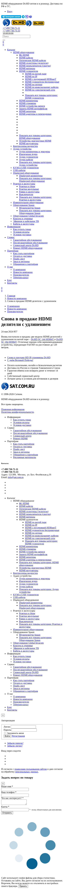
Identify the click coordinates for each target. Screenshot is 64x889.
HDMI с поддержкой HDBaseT (40, 79)
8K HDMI (24, 55)
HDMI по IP (31, 76)
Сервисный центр (22, 436)
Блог (9, 280)
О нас (10, 267)
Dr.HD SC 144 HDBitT (42, 339)
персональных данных (26, 771)
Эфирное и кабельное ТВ (26, 221)
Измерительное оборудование (28, 202)
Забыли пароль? (15, 743)
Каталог (11, 49)
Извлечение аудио (28, 154)
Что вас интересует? (12, 798)
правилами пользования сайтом (30, 769)
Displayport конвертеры (31, 175)
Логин (7, 726)
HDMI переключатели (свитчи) (35, 65)
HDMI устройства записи (32, 106)
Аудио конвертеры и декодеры (34, 151)
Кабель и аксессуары (23, 224)
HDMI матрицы (27, 68)
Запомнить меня (15, 733)
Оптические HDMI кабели (32, 60)
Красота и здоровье (23, 218)
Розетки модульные (29, 189)
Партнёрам (12, 250)
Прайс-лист (19, 259)
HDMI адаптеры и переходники (35, 114)
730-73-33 (11, 30)
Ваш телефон (8, 792)
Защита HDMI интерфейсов (33, 108)
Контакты (12, 283)
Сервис (11, 237)
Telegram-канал (20, 277)
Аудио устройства (22, 149)
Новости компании (23, 272)
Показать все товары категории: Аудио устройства (35, 163)
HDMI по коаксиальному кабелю (41, 87)
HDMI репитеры (27, 111)
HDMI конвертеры (28, 100)
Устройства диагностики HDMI (35, 141)
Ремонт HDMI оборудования (27, 248)
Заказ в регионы (21, 261)
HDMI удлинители (28, 71)
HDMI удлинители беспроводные (42, 82)
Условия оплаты (21, 232)
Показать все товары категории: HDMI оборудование (35, 136)
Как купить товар (22, 229)
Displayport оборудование (26, 173)
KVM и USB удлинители (26, 167)
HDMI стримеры (27, 103)
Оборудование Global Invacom (28, 216)
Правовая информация (12, 409)
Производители (21, 275)
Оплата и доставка (22, 256)
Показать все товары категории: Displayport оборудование (35, 179)
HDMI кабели (26, 57)
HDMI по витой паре (35, 74)
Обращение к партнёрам (25, 264)
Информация (13, 226)
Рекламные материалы (24, 457)
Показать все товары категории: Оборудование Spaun (35, 211)
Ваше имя (7, 786)
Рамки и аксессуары (29, 191)
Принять (23, 886)
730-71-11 (11, 28)
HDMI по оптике (33, 84)
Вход (9, 11)
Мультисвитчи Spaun (29, 208)
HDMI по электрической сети (40, 90)
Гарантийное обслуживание (27, 240)
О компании (19, 269)
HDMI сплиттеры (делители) (33, 63)
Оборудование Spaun (23, 205)
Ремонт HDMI (20, 438)
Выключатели (26, 194)
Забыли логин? (14, 746)
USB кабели (19, 170)
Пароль (7, 730)
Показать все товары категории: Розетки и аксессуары (35, 198)
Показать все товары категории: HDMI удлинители (41, 96)
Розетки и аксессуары (24, 183)
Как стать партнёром (23, 253)
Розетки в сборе (27, 186)
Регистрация (18, 736)
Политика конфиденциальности (17, 412)
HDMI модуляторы (28, 143)
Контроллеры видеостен (25, 146)
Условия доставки (22, 234)
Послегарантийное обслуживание (30, 242)
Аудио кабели (26, 159)
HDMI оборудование (23, 52)
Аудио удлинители (28, 157)
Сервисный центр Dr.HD (26, 245)
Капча (5, 806)
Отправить (7, 813)
